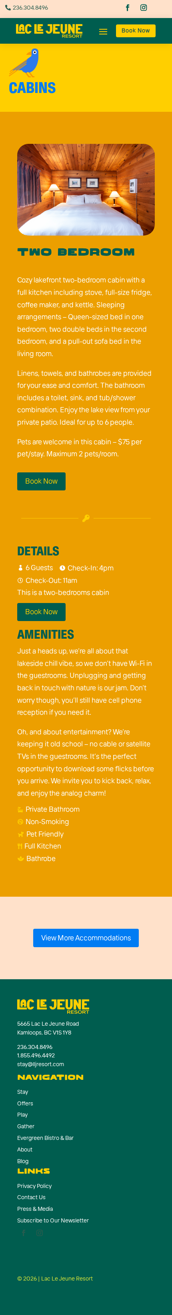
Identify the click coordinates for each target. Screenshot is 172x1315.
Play (22, 1114)
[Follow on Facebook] (128, 8)
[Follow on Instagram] (144, 8)
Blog (22, 1161)
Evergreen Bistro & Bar (45, 1138)
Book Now (136, 30)
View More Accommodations (86, 937)
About (24, 1149)
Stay (22, 1091)
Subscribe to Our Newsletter (53, 1220)
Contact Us (31, 1197)
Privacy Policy (34, 1186)
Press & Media (35, 1208)
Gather (25, 1126)
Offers (25, 1103)
